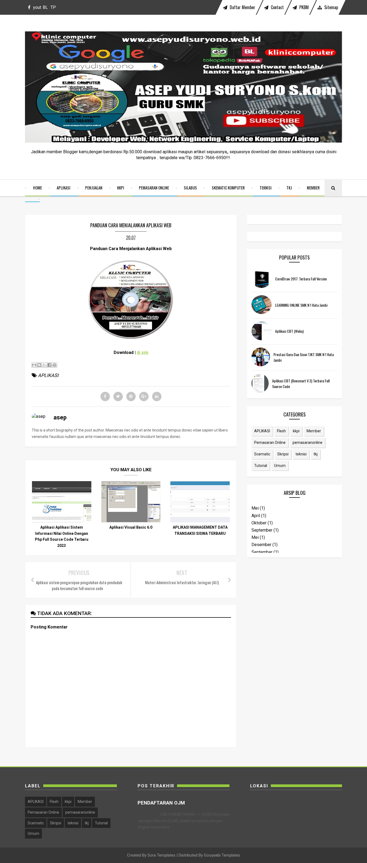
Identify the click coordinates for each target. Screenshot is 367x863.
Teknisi (266, 188)
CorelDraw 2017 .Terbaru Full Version (301, 278)
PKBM (303, 7)
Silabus (190, 188)
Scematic (262, 454)
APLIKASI (48, 375)
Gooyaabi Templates (222, 855)
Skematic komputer (228, 188)
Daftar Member (242, 7)
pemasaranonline (307, 442)
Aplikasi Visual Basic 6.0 (130, 527)
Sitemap (330, 7)
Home (37, 188)
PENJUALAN (93, 188)
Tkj (289, 188)
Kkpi (120, 188)
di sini (142, 352)
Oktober (259, 522)
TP (53, 7)
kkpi (296, 431)
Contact (277, 7)
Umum (280, 465)
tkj (316, 454)
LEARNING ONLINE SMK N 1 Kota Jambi (301, 305)
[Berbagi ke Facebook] (49, 365)
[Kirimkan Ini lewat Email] (34, 365)
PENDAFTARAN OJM (161, 803)
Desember (261, 544)
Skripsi (283, 454)
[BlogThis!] (39, 365)
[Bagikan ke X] (44, 365)
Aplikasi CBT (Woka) (289, 331)
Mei (255, 508)
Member (313, 188)
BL (45, 7)
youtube (37, 10)
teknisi (301, 454)
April (255, 515)
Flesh (281, 431)
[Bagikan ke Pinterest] (54, 365)
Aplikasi (63, 188)
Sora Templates (161, 855)
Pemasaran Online (154, 188)
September (261, 530)
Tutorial (260, 465)
